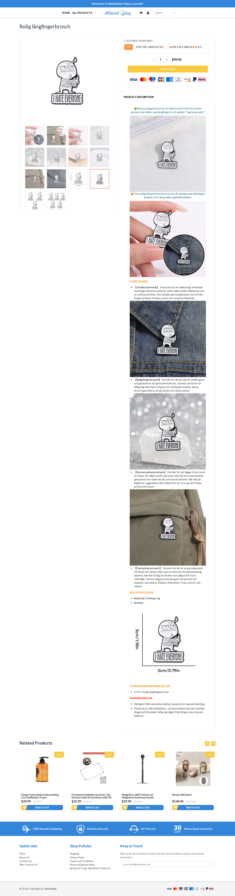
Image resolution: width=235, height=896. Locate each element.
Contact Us (25, 861)
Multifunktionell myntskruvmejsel (183, 796)
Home (66, 12)
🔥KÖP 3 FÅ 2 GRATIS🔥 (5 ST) (185, 47)
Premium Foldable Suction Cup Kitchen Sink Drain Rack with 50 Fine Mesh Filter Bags (41, 797)
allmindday (50, 888)
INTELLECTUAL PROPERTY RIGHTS (90, 868)
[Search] (174, 12)
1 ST (128, 47)
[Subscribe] (211, 864)
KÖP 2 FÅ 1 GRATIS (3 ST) (149, 47)
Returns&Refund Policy (82, 864)
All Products (82, 12)
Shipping (74, 853)
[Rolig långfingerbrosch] (67, 80)
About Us (24, 857)
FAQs (22, 853)
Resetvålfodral (131, 794)
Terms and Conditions (82, 861)
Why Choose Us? (28, 864)
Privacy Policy (77, 857)
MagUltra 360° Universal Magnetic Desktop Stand (87, 796)
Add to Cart (42, 807)
